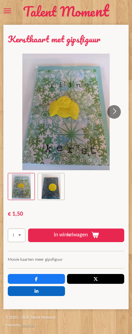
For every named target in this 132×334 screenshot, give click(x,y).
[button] (21, 186)
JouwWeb (28, 325)
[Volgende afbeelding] (114, 112)
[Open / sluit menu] (7, 10)
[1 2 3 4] (16, 235)
